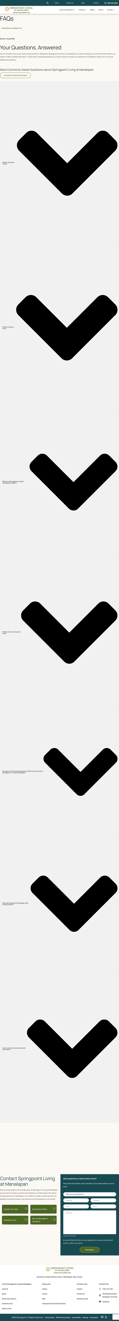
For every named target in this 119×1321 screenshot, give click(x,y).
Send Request (89, 1250)
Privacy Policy (49, 1317)
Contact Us (81, 1294)
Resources (69, 3)
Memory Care (6, 1308)
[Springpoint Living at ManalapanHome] (19, 10)
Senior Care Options (66, 10)
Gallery (92, 10)
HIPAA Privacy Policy (63, 1317)
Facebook (105, 1302)
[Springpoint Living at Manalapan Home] (59, 1273)
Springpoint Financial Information (54, 1303)
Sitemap (85, 1317)
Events (100, 10)
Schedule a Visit (82, 1299)
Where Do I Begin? (12, 28)
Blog (83, 3)
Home (3, 28)
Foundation (94, 1317)
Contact (110, 10)
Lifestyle (82, 10)
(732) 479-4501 (112, 3)
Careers (96, 3)
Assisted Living (7, 1303)
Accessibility (76, 1317)
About (57, 3)
